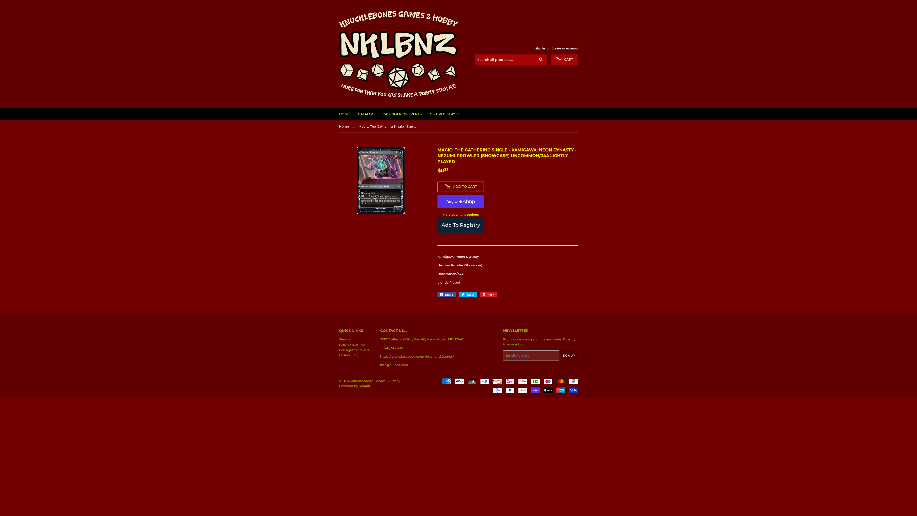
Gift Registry (443, 114)
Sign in (540, 48)
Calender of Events (402, 114)
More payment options (461, 214)
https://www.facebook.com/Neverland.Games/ (417, 356)
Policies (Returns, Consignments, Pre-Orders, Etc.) (355, 350)
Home (344, 114)
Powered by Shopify (355, 386)
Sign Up (569, 355)
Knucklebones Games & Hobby (375, 381)
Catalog (366, 114)
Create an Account (565, 48)
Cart (568, 59)
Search (344, 339)
